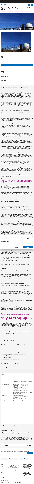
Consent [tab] (6, 238)
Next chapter (29, 445)
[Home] (4, 4)
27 (4, 211)
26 (23, 194)
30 (20, 286)
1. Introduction (3, 72)
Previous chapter (5, 445)
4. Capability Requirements (5, 76)
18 (27, 149)
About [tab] (28, 238)
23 (11, 176)
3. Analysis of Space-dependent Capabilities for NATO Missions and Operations (12, 75)
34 (18, 352)
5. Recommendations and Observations (6, 77)
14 (19, 135)
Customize (16, 247)
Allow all (27, 247)
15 (23, 137)
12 (21, 105)
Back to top (30, 441)
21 (12, 164)
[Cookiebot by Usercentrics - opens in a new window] (29, 236)
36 (13, 430)
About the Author (3, 80)
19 (9, 157)
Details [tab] (17, 238)
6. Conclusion (3, 79)
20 (26, 163)
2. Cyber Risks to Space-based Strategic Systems (8, 73)
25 (21, 189)
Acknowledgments (4, 81)
